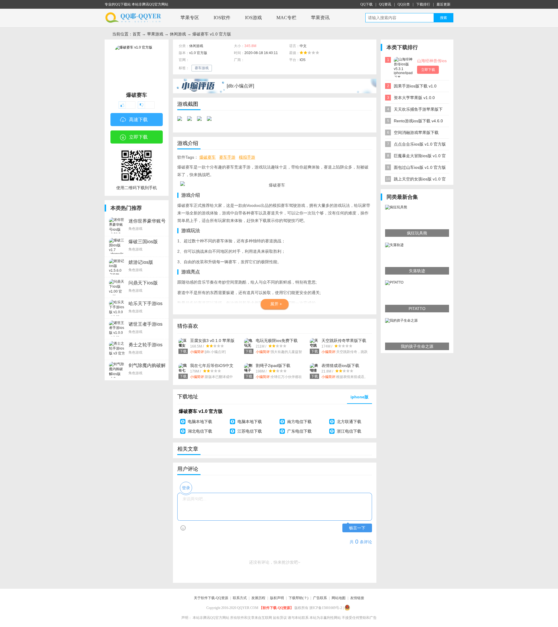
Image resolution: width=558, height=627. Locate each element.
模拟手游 (247, 157)
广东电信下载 (299, 431)
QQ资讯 (385, 4)
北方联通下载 (349, 421)
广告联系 (320, 598)
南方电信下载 (299, 421)
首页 (137, 34)
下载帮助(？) (298, 598)
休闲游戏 (178, 34)
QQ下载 (366, 4)
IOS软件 (222, 17)
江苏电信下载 (249, 431)
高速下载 (138, 119)
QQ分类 (404, 4)
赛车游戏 (202, 68)
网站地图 (339, 598)
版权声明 (277, 598)
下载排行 (423, 4)
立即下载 (138, 137)
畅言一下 (357, 528)
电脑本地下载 (200, 421)
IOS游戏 (253, 17)
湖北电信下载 (200, 431)
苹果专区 (189, 17)
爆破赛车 (207, 157)
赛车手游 (227, 157)
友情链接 (357, 598)
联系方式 (240, 598)
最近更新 (443, 4)
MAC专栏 (286, 17)
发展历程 (258, 598)
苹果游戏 (155, 34)
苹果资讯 (320, 17)
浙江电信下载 (349, 431)
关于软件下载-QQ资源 (211, 598)
